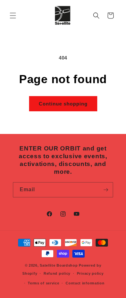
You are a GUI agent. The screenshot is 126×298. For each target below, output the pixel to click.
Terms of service (43, 283)
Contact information (85, 283)
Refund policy (57, 273)
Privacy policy (90, 273)
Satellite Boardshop (59, 265)
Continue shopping (63, 103)
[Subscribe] (106, 189)
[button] (13, 15)
